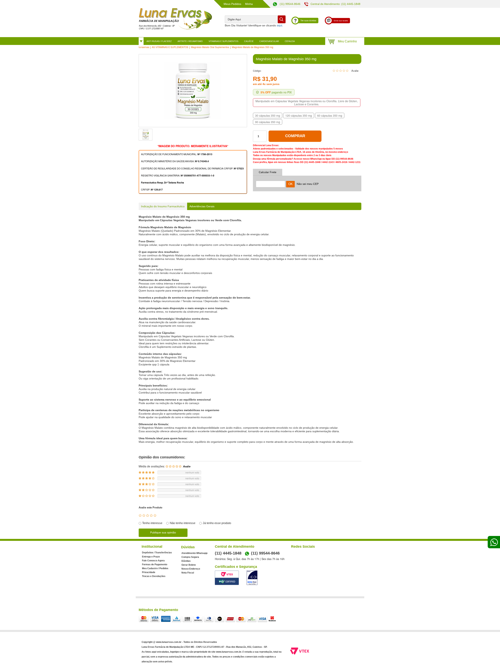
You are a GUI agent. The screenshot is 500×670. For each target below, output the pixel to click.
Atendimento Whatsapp (194, 553)
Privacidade (148, 572)
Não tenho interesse (182, 523)
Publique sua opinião (163, 532)
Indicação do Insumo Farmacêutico (163, 206)
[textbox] (255, 19)
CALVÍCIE (249, 41)
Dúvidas (186, 561)
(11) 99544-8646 (289, 3)
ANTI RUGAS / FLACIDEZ (159, 41)
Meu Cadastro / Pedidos (155, 568)
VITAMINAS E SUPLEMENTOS (223, 41)
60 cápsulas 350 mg (329, 115)
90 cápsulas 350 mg (267, 122)
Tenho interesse (152, 523)
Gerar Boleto (188, 565)
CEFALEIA (290, 41)
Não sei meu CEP (308, 183)
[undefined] (193, 90)
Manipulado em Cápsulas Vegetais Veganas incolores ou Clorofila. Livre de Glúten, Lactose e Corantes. (306, 102)
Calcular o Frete (270, 181)
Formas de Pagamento (154, 564)
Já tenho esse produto (217, 523)
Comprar (295, 136)
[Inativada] (252, 578)
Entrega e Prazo (151, 556)
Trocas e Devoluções (153, 576)
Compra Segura (190, 557)
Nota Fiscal (187, 572)
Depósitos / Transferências (157, 552)
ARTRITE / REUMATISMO (190, 41)
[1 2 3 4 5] (147, 515)
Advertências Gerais (201, 206)
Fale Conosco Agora (153, 560)
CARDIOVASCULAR (269, 41)
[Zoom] (145, 134)
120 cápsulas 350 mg (298, 115)
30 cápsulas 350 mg (267, 115)
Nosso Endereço (190, 568)
